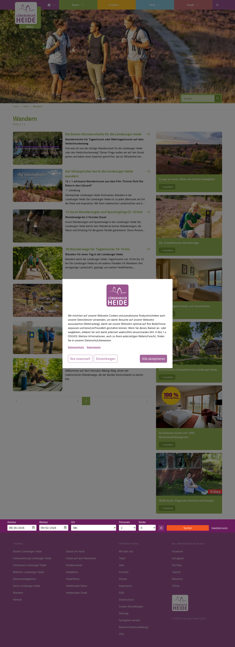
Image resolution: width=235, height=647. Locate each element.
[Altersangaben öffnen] (161, 528)
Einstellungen (105, 358)
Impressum (94, 347)
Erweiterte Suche (220, 528)
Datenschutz (76, 347)
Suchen (188, 528)
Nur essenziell (80, 358)
